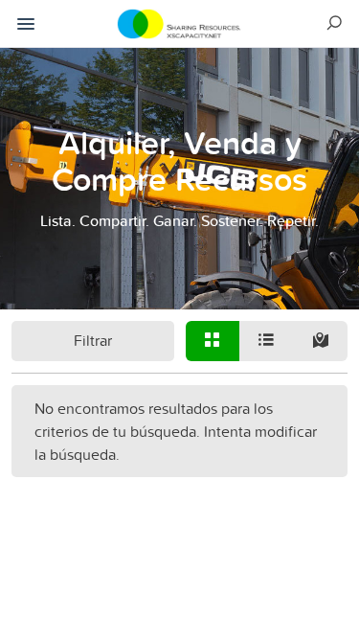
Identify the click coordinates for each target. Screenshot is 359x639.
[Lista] (266, 341)
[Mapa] (320, 341)
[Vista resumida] (212, 341)
